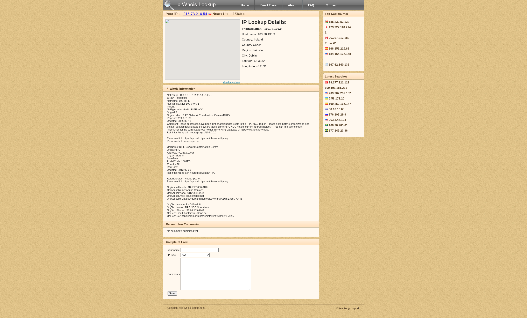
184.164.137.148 (340, 54)
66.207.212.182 (339, 37)
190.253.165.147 (340, 103)
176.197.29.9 (337, 114)
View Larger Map (231, 82)
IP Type (172, 255)
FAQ (311, 5)
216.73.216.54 (195, 14)
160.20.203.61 (338, 125)
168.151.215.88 (339, 48)
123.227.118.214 (340, 27)
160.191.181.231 (336, 87)
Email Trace (268, 5)
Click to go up (346, 308)
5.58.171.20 (336, 98)
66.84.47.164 (337, 119)
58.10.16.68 (336, 109)
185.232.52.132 (339, 21)
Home (245, 5)
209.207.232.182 (340, 93)
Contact (331, 5)
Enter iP (330, 43)
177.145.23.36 (338, 130)
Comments (174, 274)
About (292, 5)
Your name (174, 250)
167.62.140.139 (339, 64)
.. (325, 59)
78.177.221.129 (339, 82)
